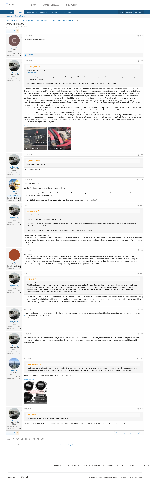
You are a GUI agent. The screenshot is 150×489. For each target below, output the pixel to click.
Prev (10, 31)
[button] (36, 12)
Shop (33, 5)
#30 (141, 358)
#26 (141, 250)
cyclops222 (14, 48)
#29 (141, 334)
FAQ (122, 465)
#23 (141, 155)
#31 (141, 409)
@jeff (26, 315)
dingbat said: (31, 415)
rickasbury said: (32, 364)
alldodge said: (32, 211)
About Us (58, 465)
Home (10, 12)
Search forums (20, 16)
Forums (19, 12)
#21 (141, 36)
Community (72, 5)
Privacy (123, 477)
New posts (9, 16)
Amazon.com (32, 73)
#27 (141, 273)
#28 (141, 309)
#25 (141, 205)
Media (42, 12)
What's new (30, 12)
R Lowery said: (32, 67)
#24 (141, 179)
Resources (54, 12)
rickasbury (11, 27)
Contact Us (133, 465)
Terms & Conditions (135, 477)
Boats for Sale (51, 5)
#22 (141, 61)
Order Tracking (73, 465)
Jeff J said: (30, 279)
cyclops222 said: (33, 161)
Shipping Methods (92, 465)
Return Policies (110, 465)
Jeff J (14, 262)
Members (67, 12)
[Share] (138, 36)
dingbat (14, 370)
